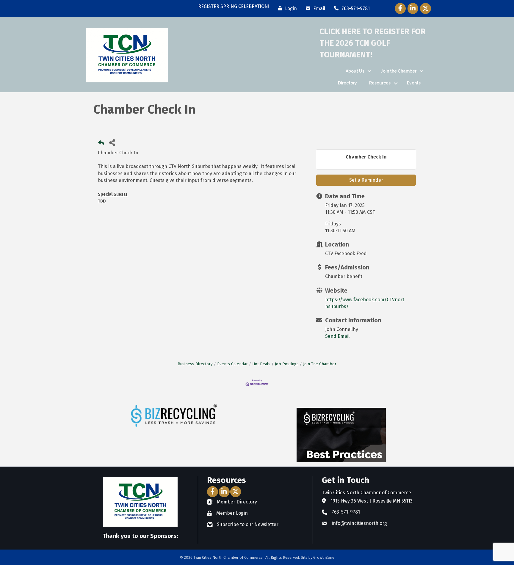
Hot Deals (261, 363)
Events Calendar (232, 363)
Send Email (337, 336)
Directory (347, 83)
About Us (355, 71)
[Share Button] (112, 142)
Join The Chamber (319, 363)
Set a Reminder (366, 180)
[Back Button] (101, 144)
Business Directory (195, 363)
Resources (380, 83)
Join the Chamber (398, 71)
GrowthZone (323, 557)
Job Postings (287, 363)
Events (414, 83)
